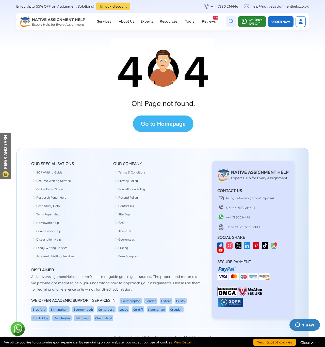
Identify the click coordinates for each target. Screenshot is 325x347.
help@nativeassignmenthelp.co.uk (280, 6)
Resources (168, 21)
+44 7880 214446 (224, 6)
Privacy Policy (128, 181)
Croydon (176, 309)
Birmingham (59, 309)
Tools (189, 21)
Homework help (47, 223)
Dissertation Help (48, 239)
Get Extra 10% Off (255, 21)
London (150, 301)
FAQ (121, 223)
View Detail (182, 342)
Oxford (166, 301)
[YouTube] (221, 252)
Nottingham (156, 309)
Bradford (38, 309)
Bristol (180, 301)
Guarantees (126, 239)
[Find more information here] (277, 274)
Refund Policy (128, 197)
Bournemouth (83, 309)
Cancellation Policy (131, 189)
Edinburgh (82, 318)
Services (104, 21)
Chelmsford (103, 318)
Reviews (209, 20)
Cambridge (40, 318)
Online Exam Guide (49, 189)
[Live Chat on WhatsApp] (18, 329)
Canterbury (106, 309)
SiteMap (124, 214)
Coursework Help (48, 231)
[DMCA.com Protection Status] (227, 295)
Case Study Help (48, 206)
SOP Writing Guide (49, 172)
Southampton (130, 301)
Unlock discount (113, 6)
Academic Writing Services (55, 256)
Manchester (62, 318)
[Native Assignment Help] (52, 21)
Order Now (280, 22)
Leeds (123, 309)
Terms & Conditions (132, 172)
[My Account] (301, 21)
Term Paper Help (48, 214)
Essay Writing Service (52, 248)
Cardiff (138, 309)
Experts (147, 21)
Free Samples (128, 256)
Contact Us (126, 206)
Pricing (123, 248)
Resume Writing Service (53, 181)
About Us (126, 21)
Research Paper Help (51, 197)
